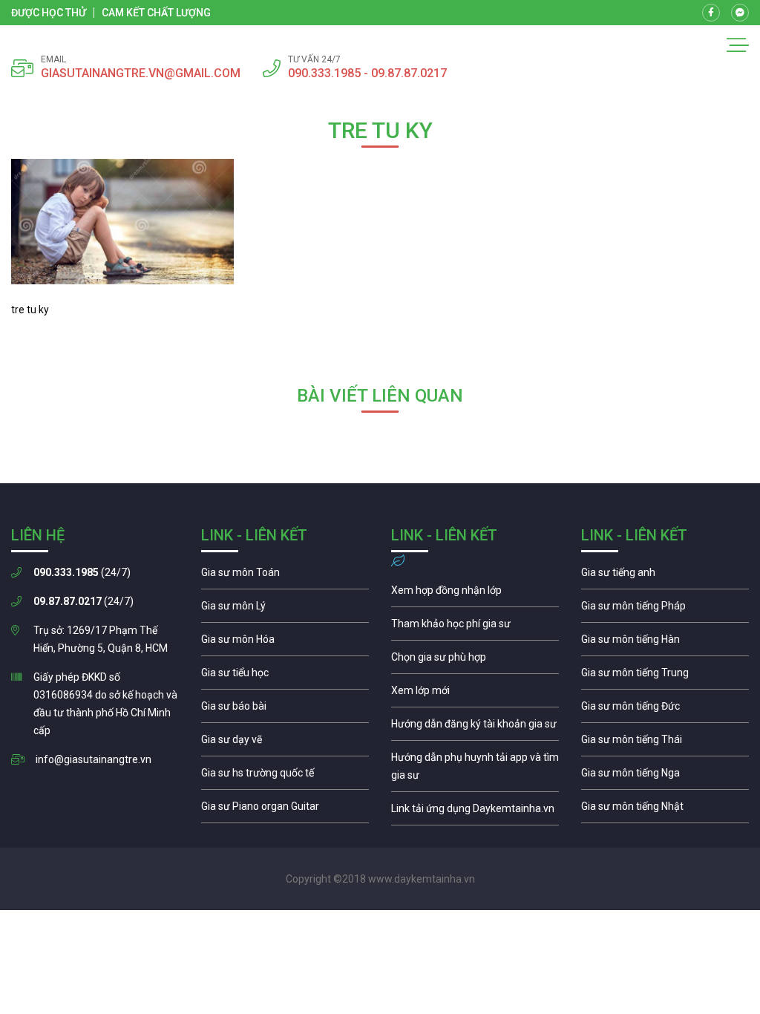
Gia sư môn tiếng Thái (665, 743)
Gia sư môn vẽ (285, 743)
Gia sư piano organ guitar (285, 809)
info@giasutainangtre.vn (93, 759)
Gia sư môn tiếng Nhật (665, 809)
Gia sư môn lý (285, 609)
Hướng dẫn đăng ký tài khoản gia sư (475, 727)
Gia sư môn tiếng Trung (665, 676)
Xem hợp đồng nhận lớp (475, 593)
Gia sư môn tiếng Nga (475, 812)
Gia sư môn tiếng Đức (665, 709)
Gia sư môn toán (285, 576)
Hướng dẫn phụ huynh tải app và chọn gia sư (475, 769)
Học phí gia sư (475, 627)
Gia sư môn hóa (285, 642)
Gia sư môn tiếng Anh (665, 576)
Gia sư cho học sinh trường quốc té (285, 776)
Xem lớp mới (475, 694)
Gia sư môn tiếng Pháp (665, 609)
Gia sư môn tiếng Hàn (665, 642)
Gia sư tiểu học (285, 676)
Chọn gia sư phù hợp (475, 660)
